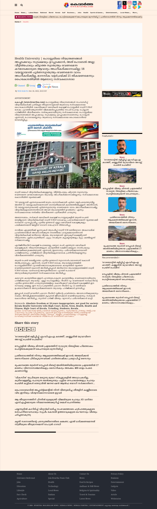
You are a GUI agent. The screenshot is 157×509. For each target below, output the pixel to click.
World (51, 12)
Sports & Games (96, 12)
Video (113, 490)
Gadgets (114, 486)
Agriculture (22, 499)
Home (17, 12)
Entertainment (111, 12)
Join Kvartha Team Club (58, 478)
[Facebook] (119, 3)
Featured (107, 136)
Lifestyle (20, 490)
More (135, 12)
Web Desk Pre (23, 91)
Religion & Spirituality (89, 490)
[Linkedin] (134, 3)
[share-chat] (134, 7)
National (43, 12)
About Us (52, 474)
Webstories (116, 499)
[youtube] (139, 3)
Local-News (124, 12)
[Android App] (139, 7)
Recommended (110, 257)
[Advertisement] (78, 39)
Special (51, 499)
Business (70, 12)
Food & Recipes (86, 482)
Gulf (63, 12)
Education (21, 486)
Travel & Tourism (87, 495)
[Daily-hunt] (129, 7)
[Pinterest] (124, 7)
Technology (53, 486)
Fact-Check (21, 495)
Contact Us (84, 474)
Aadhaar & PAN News (89, 486)
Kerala (57, 12)
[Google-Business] (119, 7)
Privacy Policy (117, 474)
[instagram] (129, 3)
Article (114, 495)
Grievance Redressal (26, 478)
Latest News (33, 12)
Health (85, 12)
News (23, 12)
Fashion (51, 495)
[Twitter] (124, 3)
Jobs (79, 12)
